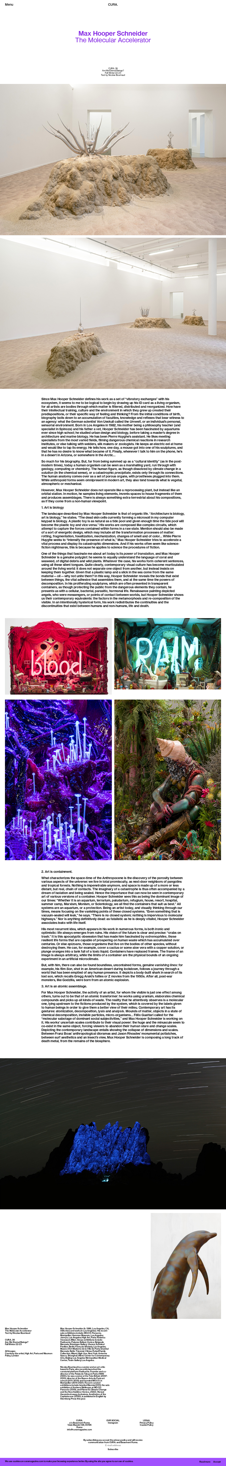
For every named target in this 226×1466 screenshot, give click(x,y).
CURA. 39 (10, 1340)
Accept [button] (217, 1462)
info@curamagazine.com (79, 1430)
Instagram (113, 1423)
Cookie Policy (146, 1425)
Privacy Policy (146, 1423)
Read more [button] (204, 1462)
